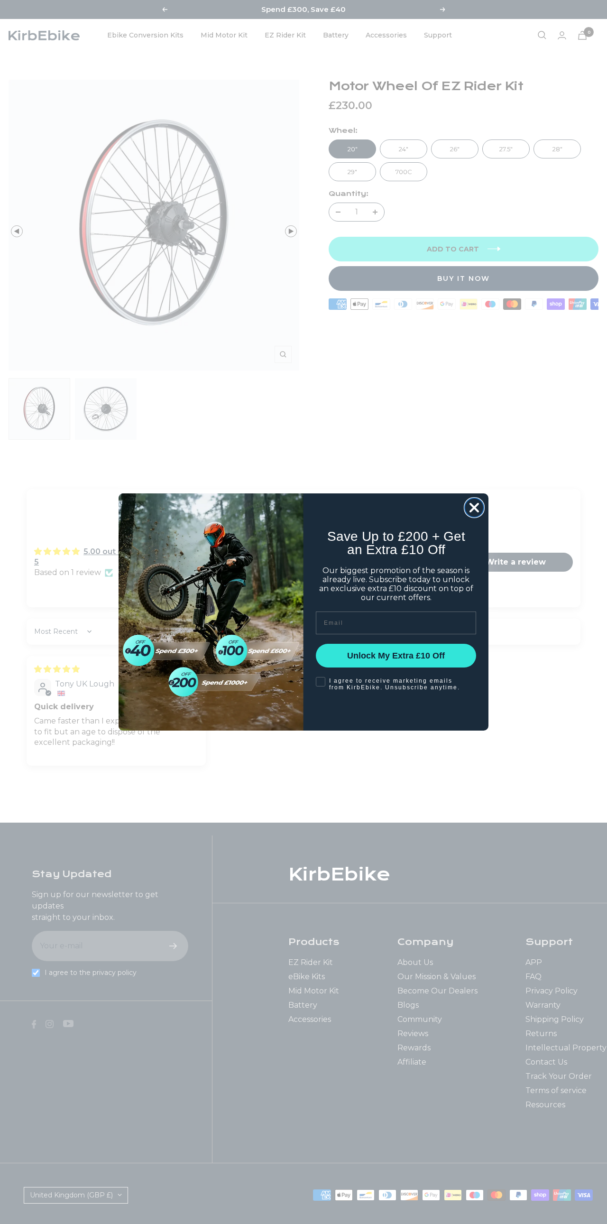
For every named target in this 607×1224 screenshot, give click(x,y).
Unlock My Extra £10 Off (396, 655)
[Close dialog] (474, 507)
